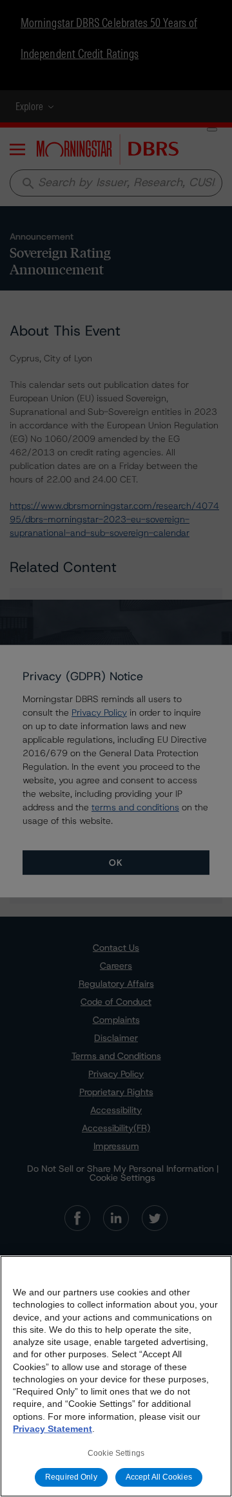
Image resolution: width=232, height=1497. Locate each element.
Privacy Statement (52, 1429)
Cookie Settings (116, 1453)
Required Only (71, 1477)
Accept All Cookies (159, 1477)
